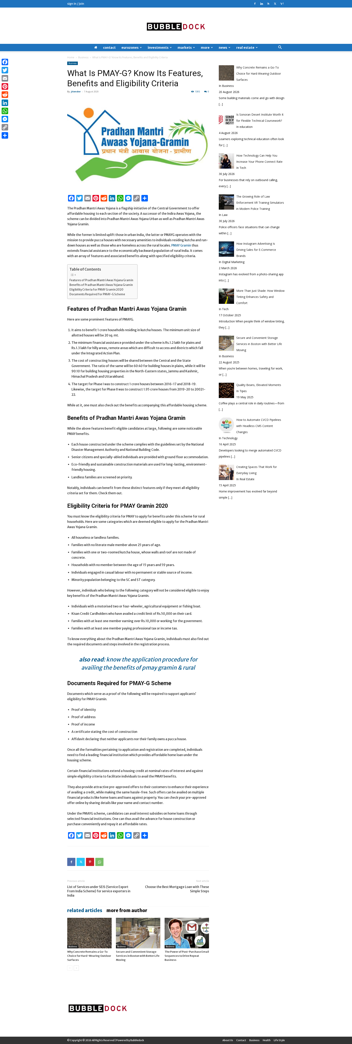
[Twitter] (275, 3)
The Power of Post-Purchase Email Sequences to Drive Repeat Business (187, 956)
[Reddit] (5, 95)
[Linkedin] (261, 3)
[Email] (5, 78)
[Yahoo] (282, 3)
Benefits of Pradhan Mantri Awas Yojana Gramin (101, 285)
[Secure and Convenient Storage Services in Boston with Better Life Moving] (138, 933)
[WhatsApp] (99, 862)
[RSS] (268, 3)
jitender (76, 91)
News (223, 47)
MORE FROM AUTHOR (126, 910)
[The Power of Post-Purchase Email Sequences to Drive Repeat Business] (187, 933)
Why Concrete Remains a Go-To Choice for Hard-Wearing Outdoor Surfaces (89, 956)
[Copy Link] (5, 127)
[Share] (5, 135)
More (205, 47)
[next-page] (76, 968)
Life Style (279, 1040)
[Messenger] (5, 119)
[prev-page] (69, 968)
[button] (280, 48)
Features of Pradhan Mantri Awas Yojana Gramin (101, 280)
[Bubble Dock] (176, 26)
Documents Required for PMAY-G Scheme (97, 294)
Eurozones (130, 47)
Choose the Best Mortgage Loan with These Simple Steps (177, 889)
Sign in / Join (75, 4)
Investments (158, 47)
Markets (185, 47)
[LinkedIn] (5, 103)
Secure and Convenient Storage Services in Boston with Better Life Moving (138, 956)
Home (70, 57)
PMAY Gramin (181, 245)
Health (267, 1040)
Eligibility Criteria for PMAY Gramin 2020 (96, 289)
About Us (227, 1040)
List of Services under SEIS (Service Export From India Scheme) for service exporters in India (98, 891)
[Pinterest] (90, 862)
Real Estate (245, 47)
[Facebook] (255, 3)
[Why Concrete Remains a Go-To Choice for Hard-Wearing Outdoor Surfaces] (89, 933)
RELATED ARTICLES (84, 910)
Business (83, 57)
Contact (109, 47)
